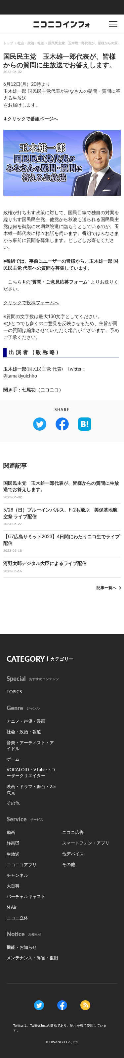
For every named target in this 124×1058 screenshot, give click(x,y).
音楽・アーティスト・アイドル (30, 746)
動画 (11, 833)
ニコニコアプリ (22, 865)
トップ (8, 43)
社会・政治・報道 (31, 43)
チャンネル (17, 876)
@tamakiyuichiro (20, 376)
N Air (12, 908)
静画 (11, 844)
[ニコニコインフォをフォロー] (39, 1005)
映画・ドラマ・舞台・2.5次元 (31, 790)
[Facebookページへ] (62, 1005)
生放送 (13, 854)
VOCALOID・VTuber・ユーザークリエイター (31, 773)
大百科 (13, 886)
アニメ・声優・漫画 (26, 721)
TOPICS (14, 692)
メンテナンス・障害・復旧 (32, 958)
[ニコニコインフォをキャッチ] (85, 1005)
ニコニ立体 (17, 918)
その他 (13, 803)
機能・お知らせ (22, 947)
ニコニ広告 (73, 833)
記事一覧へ (106, 588)
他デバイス (73, 854)
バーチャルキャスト (26, 897)
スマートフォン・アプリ (85, 843)
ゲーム (13, 759)
